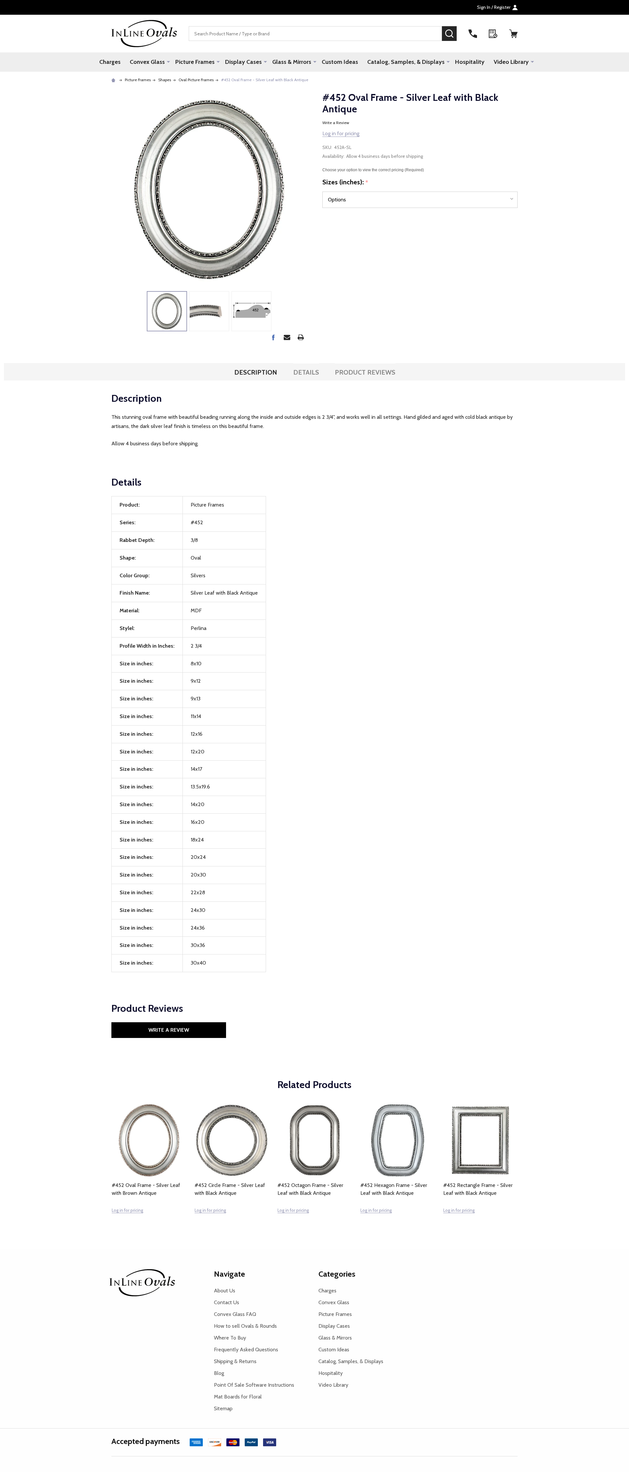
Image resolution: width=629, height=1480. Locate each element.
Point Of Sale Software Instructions (254, 1385)
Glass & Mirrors (291, 61)
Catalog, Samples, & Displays (406, 61)
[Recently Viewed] (493, 33)
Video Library (511, 61)
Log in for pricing (340, 133)
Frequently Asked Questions (246, 1349)
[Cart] (513, 33)
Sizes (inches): (345, 182)
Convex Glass (147, 61)
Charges (110, 61)
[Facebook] (273, 337)
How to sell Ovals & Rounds (245, 1326)
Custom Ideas (340, 61)
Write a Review (335, 122)
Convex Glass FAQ (235, 1314)
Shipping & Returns (235, 1361)
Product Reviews (365, 372)
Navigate (229, 1274)
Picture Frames (195, 61)
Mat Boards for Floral (238, 1397)
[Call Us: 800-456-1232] (472, 33)
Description (255, 372)
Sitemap (223, 1408)
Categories (336, 1274)
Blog (219, 1373)
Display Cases (243, 61)
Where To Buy (230, 1338)
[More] (168, 61)
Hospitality (470, 61)
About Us (224, 1290)
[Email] (287, 337)
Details (306, 372)
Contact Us (226, 1302)
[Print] (301, 337)
